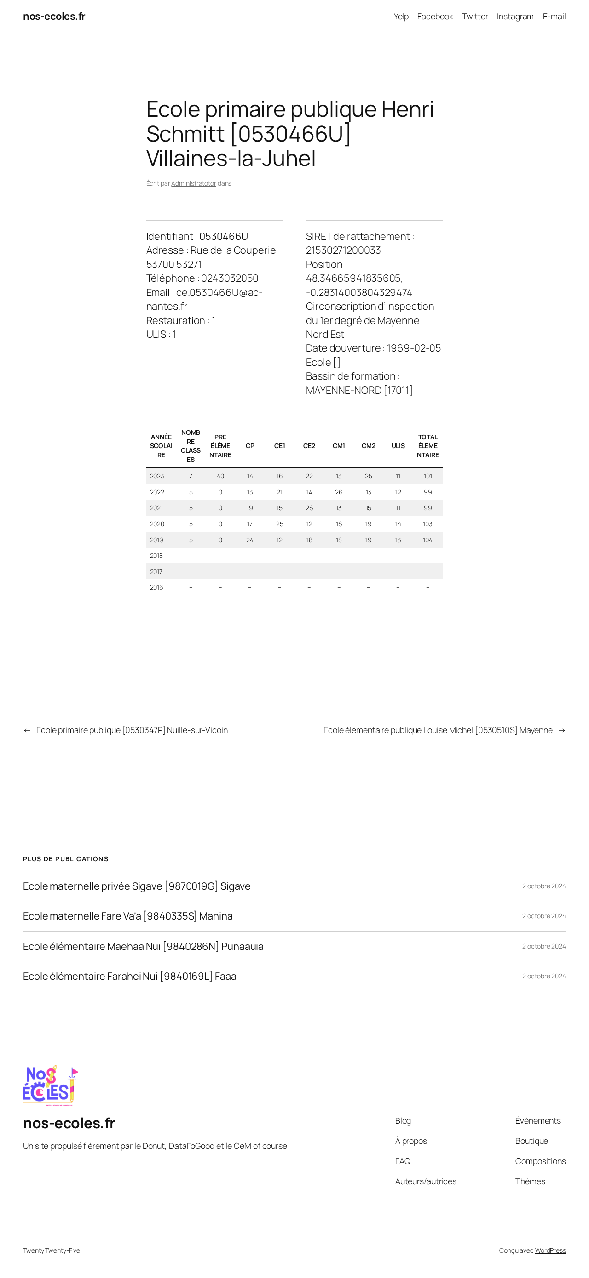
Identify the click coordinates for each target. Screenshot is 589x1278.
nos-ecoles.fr (54, 16)
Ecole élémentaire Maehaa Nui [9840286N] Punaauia (143, 946)
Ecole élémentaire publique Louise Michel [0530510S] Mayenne (438, 729)
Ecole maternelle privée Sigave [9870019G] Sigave (137, 886)
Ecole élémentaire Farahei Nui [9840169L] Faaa (130, 976)
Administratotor (193, 183)
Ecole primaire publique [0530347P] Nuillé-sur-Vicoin (132, 729)
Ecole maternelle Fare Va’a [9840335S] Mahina (128, 915)
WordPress (550, 1250)
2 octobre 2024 (544, 885)
